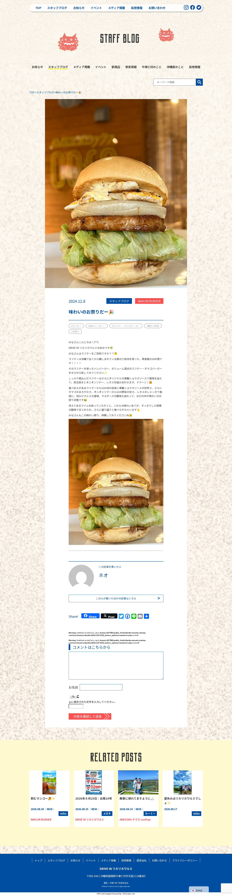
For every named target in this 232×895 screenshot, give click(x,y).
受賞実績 (131, 67)
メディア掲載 (116, 8)
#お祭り (75, 331)
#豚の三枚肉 (153, 325)
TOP (31, 92)
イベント (96, 8)
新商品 (116, 67)
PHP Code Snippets (104, 893)
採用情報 (136, 8)
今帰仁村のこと (152, 67)
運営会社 (142, 860)
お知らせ (79, 8)
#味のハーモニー (96, 325)
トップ (38, 860)
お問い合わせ (157, 8)
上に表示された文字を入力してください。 (93, 702)
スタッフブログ (57, 8)
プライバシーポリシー (184, 860)
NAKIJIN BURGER (149, 301)
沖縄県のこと (175, 67)
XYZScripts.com (129, 893)
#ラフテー (76, 325)
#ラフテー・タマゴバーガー (126, 325)
